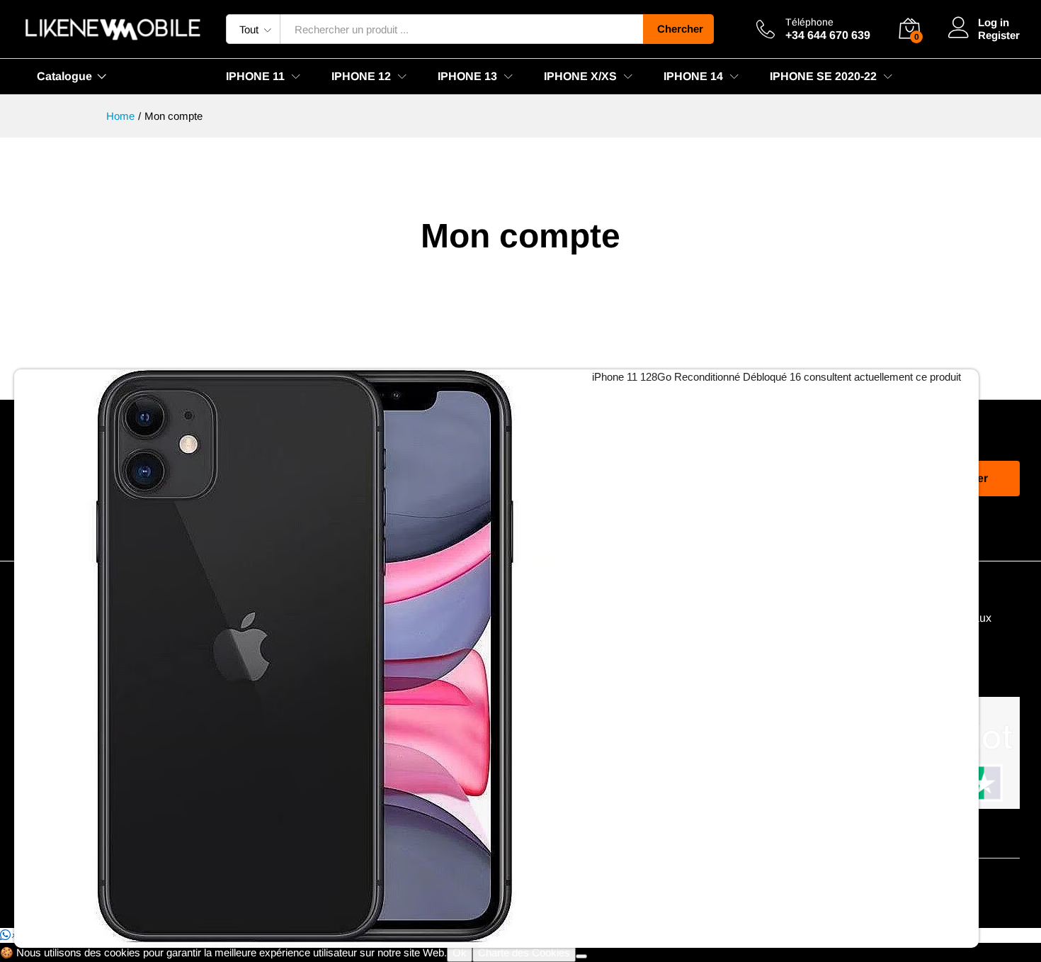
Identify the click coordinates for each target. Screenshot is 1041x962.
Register (999, 35)
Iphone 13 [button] (467, 76)
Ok (460, 952)
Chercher (680, 29)
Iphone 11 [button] (255, 76)
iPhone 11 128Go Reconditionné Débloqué (689, 377)
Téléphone (809, 22)
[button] (8, 935)
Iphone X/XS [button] (580, 76)
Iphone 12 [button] (361, 76)
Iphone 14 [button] (693, 76)
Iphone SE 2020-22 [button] (823, 76)
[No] (581, 956)
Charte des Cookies (524, 952)
